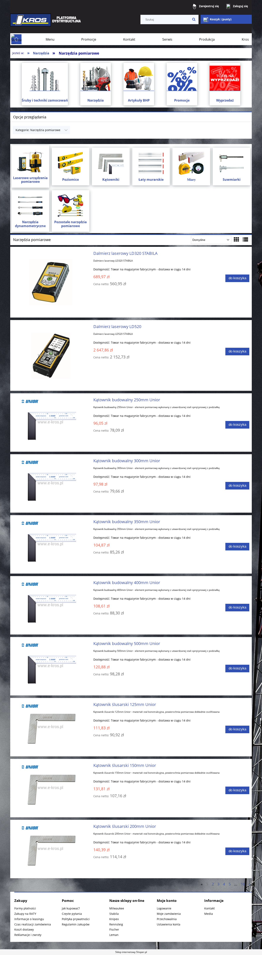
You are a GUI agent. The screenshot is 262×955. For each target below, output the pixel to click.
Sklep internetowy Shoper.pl (131, 952)
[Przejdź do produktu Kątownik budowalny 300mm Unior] (50, 483)
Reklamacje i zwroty (27, 935)
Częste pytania (72, 914)
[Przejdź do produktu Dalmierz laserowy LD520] (50, 355)
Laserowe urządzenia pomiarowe (30, 180)
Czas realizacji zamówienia (32, 924)
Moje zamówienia (169, 914)
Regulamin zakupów (75, 924)
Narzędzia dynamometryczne (30, 224)
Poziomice (70, 179)
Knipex (114, 919)
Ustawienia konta (168, 924)
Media (208, 914)
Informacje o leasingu (29, 919)
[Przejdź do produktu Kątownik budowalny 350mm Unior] (50, 544)
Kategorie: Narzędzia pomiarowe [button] (38, 130)
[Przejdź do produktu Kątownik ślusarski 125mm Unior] (50, 727)
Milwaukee (116, 908)
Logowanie (164, 908)
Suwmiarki (232, 179)
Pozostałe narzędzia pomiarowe (70, 224)
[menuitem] (50, 39)
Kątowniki (110, 179)
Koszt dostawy (24, 929)
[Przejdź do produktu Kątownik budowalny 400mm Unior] (50, 605)
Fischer (114, 929)
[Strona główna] (46, 22)
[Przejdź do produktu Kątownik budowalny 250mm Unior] (50, 422)
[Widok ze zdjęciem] (236, 239)
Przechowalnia (167, 919)
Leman (114, 935)
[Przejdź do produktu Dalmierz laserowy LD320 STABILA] (50, 282)
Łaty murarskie (151, 179)
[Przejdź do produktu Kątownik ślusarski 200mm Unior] (50, 849)
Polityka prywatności (76, 919)
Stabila (114, 914)
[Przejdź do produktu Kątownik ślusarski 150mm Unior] (50, 788)
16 (243, 884)
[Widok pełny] (245, 239)
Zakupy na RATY (25, 914)
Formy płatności (25, 908)
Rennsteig (116, 924)
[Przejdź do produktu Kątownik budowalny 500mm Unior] (50, 666)
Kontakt (209, 908)
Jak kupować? (71, 908)
